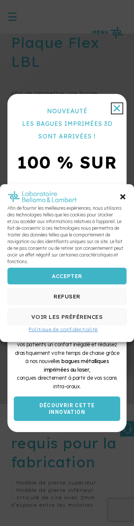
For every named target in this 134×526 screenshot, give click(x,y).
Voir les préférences (67, 316)
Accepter (67, 276)
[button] (123, 197)
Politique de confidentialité (63, 330)
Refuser (67, 296)
